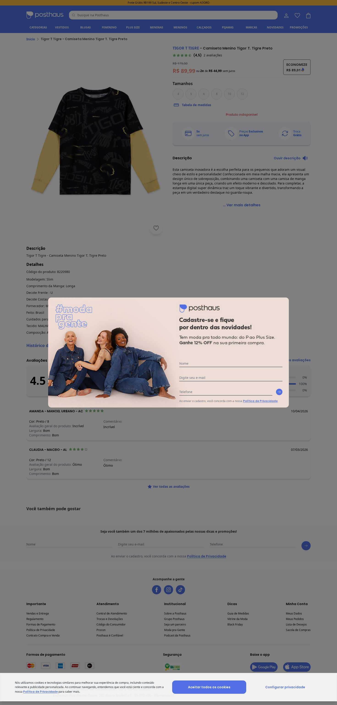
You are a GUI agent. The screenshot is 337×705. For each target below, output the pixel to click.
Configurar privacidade (285, 687)
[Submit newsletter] (279, 392)
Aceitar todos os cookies (209, 687)
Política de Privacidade (260, 401)
